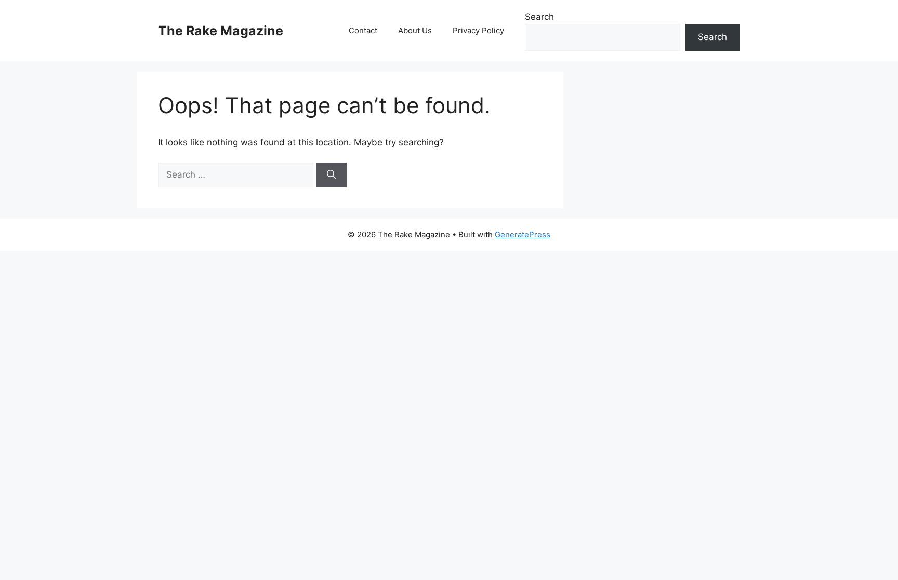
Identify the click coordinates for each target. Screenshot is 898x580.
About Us (415, 30)
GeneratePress (522, 234)
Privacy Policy (478, 30)
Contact (363, 30)
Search (539, 16)
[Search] (331, 175)
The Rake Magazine (220, 30)
